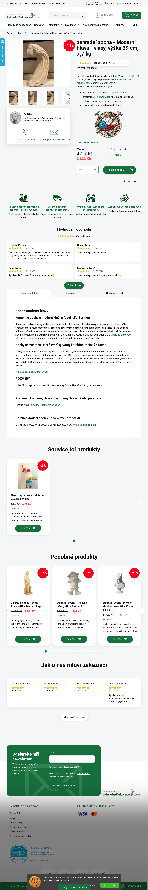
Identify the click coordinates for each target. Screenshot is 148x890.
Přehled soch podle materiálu (31, 372)
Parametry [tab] (72, 293)
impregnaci (107, 86)
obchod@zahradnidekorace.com (55, 139)
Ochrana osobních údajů (21, 836)
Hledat (84, 15)
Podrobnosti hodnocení (118, 63)
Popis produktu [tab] (29, 293)
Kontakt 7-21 (12, 3)
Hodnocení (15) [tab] (114, 293)
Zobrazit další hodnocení (74, 717)
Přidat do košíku (115, 169)
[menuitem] (19, 25)
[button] (74, 540)
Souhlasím (111, 885)
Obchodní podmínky (19, 832)
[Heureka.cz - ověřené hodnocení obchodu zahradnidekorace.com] (34, 854)
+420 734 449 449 (26, 139)
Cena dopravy (38, 3)
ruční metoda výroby (101, 97)
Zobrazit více (74, 285)
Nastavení (90, 885)
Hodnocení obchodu (58, 3)
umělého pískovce (119, 92)
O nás (25, 3)
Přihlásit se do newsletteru (64, 785)
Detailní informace (86, 142)
